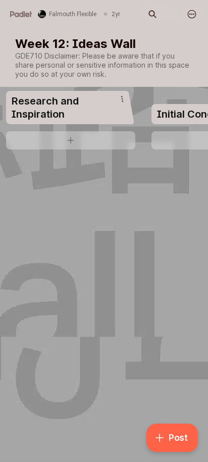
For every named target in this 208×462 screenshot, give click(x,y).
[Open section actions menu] (122, 99)
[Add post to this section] (70, 140)
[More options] (192, 14)
